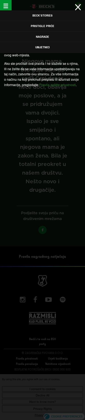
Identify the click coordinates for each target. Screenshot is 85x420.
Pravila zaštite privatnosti (57, 84)
